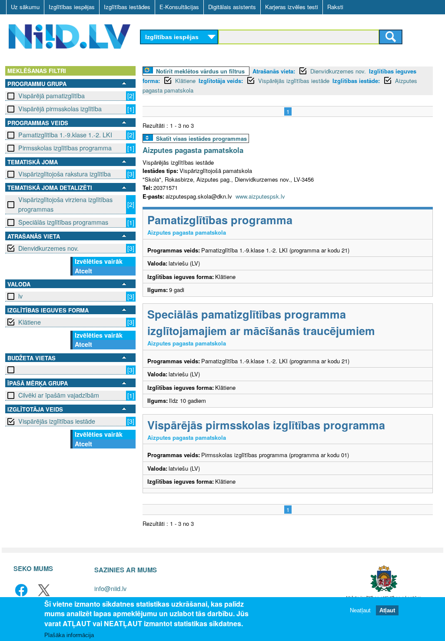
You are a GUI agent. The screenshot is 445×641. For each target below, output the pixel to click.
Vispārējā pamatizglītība (51, 95)
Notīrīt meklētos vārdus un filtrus (200, 71)
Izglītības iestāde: (356, 80)
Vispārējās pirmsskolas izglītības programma (266, 425)
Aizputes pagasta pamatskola (193, 150)
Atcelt (83, 270)
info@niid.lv (110, 588)
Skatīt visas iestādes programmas (201, 138)
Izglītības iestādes (127, 7)
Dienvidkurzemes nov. (48, 248)
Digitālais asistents (232, 7)
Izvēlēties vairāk (99, 261)
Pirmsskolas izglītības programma (65, 147)
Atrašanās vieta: (273, 71)
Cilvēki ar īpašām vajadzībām (58, 395)
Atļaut (387, 610)
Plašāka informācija (69, 635)
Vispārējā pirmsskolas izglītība (60, 108)
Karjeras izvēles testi (291, 7)
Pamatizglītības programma (219, 220)
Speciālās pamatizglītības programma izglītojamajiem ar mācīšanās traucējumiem (261, 322)
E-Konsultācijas (179, 7)
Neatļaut (360, 610)
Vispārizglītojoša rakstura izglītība (64, 173)
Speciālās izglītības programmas (63, 222)
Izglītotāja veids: (221, 80)
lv (20, 296)
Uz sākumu (25, 7)
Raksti (335, 7)
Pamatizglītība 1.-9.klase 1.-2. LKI (65, 134)
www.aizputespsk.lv (260, 196)
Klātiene (29, 322)
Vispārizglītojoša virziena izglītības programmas (65, 204)
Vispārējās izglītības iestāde (56, 421)
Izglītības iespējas (72, 7)
